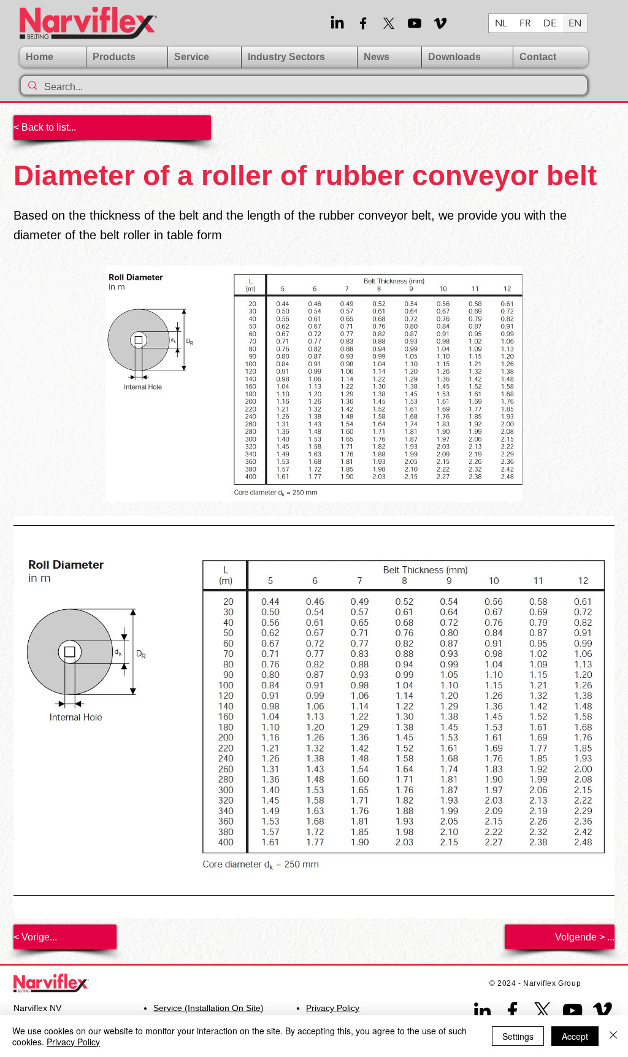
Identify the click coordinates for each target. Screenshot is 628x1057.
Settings (518, 1036)
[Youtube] (415, 23)
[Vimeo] (440, 23)
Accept (575, 1036)
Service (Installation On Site (207, 1008)
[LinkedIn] (337, 23)
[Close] (613, 1036)
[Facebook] (363, 23)
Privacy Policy (73, 1042)
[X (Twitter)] (389, 23)
